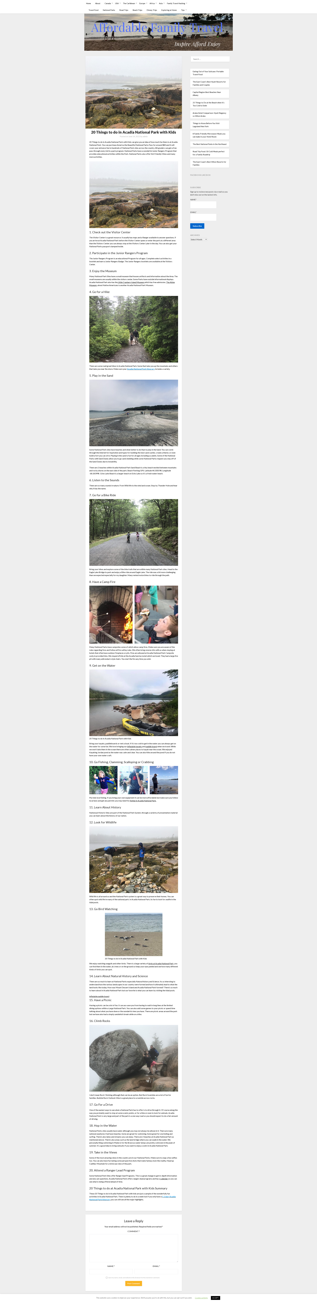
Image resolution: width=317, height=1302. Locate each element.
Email (156, 1266)
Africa (152, 3)
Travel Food (93, 10)
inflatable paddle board (99, 996)
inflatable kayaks (134, 746)
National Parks (109, 10)
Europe (142, 3)
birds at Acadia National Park (160, 963)
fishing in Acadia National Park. (142, 800)
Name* (193, 199)
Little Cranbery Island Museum (131, 282)
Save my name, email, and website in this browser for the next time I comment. (134, 1278)
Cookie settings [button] (201, 1298)
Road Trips (123, 10)
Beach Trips (137, 10)
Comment (134, 1231)
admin (145, 136)
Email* (193, 212)
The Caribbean (129, 3)
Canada (108, 3)
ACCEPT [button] (215, 1298)
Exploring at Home (169, 10)
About (97, 3)
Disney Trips (152, 10)
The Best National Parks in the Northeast (210, 144)
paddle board (151, 746)
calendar (164, 1178)
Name (111, 1266)
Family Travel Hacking (176, 3)
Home (88, 3)
